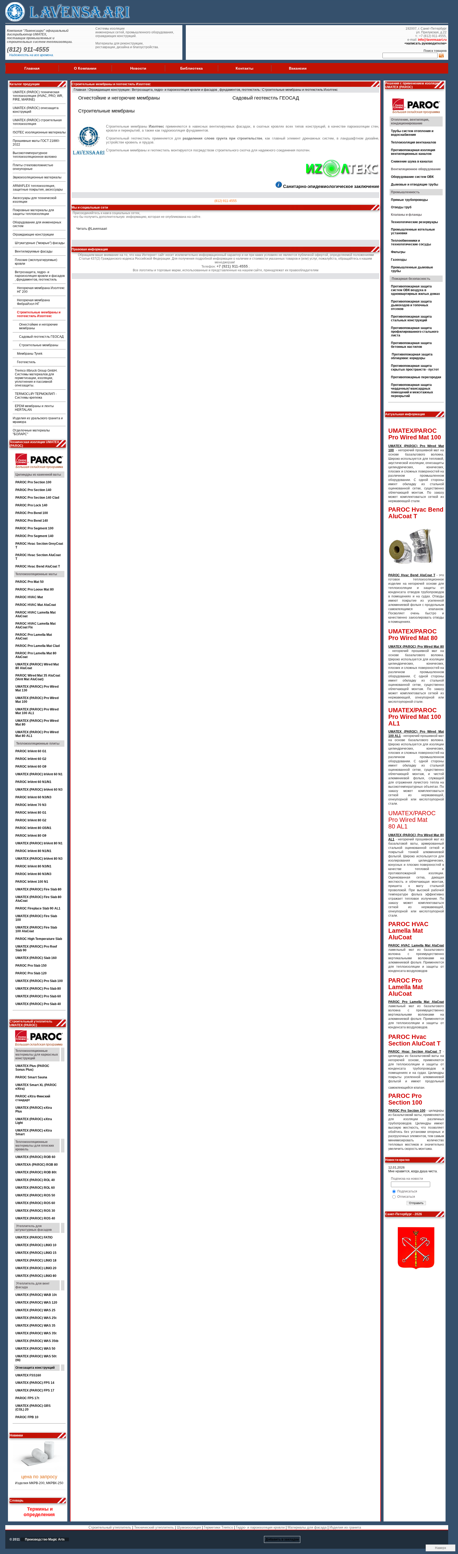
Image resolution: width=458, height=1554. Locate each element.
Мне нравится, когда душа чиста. (413, 1171)
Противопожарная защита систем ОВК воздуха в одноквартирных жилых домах (415, 290)
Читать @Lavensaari (91, 229)
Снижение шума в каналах (412, 161)
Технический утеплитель (154, 1527)
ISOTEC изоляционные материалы (39, 132)
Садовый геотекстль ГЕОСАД (41, 337)
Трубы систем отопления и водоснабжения (412, 133)
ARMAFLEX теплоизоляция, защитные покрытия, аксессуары (38, 187)
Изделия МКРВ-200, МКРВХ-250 (39, 1464)
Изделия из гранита (345, 1527)
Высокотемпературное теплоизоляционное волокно (35, 155)
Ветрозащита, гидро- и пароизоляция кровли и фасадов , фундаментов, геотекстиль (40, 275)
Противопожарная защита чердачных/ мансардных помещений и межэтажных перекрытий (412, 390)
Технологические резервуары (414, 222)
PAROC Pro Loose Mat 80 (34, 589)
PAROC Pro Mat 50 (29, 582)
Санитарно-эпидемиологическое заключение (331, 186)
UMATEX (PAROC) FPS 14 (34, 1383)
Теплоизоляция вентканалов (413, 142)
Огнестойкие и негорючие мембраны (119, 98)
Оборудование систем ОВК (412, 177)
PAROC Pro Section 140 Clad (37, 497)
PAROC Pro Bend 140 (31, 520)
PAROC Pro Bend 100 (31, 513)
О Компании (85, 68)
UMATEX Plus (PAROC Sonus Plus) (32, 1067)
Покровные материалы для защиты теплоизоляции (33, 212)
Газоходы (399, 260)
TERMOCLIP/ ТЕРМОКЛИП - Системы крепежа (36, 395)
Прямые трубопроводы (409, 200)
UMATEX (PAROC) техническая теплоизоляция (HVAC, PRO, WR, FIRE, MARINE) (38, 95)
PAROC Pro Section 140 (33, 490)
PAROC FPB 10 (26, 1417)
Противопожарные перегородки (416, 377)
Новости (138, 68)
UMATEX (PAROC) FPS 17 (34, 1390)
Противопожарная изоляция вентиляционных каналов (413, 152)
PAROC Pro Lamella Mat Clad (37, 646)
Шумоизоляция (189, 1527)
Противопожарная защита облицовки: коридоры (412, 356)
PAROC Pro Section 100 (33, 482)
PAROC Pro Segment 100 (34, 528)
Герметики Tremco (218, 1527)
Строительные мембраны (38, 345)
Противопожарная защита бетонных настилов (411, 345)
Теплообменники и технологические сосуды (411, 242)
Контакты (244, 68)
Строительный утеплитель (110, 1527)
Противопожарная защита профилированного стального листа (414, 331)
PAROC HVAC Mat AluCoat (35, 605)
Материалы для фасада (307, 1527)
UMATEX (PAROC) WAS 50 (35, 1348)
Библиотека (191, 68)
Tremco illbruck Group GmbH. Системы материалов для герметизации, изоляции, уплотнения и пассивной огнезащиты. (36, 378)
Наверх (440, 1548)
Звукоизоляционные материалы (37, 177)
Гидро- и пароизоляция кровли (260, 1527)
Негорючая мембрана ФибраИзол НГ (33, 302)
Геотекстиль (26, 362)
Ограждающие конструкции (33, 234)
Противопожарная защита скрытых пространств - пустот (415, 367)
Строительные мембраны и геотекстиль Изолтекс (38, 314)
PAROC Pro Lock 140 (31, 505)
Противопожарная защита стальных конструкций (411, 318)
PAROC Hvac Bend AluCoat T (38, 566)
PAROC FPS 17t (27, 1398)
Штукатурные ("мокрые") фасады (40, 243)
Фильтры (398, 252)
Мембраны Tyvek (29, 353)
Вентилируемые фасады (33, 251)
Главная (31, 68)
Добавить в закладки (282, 1539)
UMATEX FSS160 (28, 1375)
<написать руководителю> (425, 43)
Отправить (416, 1203)
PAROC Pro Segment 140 (34, 536)
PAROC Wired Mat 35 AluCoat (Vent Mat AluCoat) (37, 677)
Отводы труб (401, 207)
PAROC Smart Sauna (31, 1077)
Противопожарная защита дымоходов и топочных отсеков (411, 305)
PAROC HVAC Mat (29, 597)
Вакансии (298, 68)
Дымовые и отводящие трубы (414, 184)
